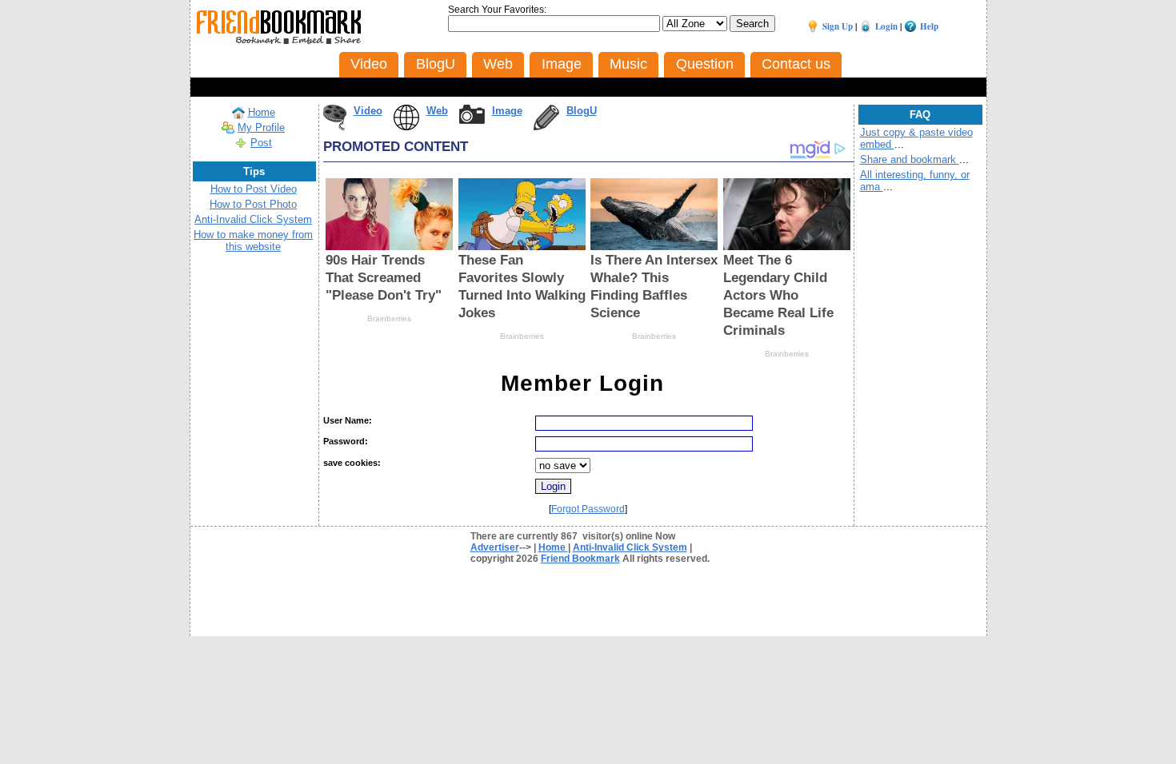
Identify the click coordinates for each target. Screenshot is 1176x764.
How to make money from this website (253, 241)
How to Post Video (253, 189)
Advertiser (494, 547)
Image (507, 111)
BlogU (581, 111)
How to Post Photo (253, 204)
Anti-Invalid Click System (253, 219)
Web (437, 111)
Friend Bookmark (580, 558)
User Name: (347, 420)
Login (886, 26)
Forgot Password (588, 509)
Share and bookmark (909, 159)
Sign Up (837, 26)
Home (261, 112)
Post (261, 143)
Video (368, 111)
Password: (345, 441)
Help (929, 26)
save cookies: (352, 463)
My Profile (261, 127)
